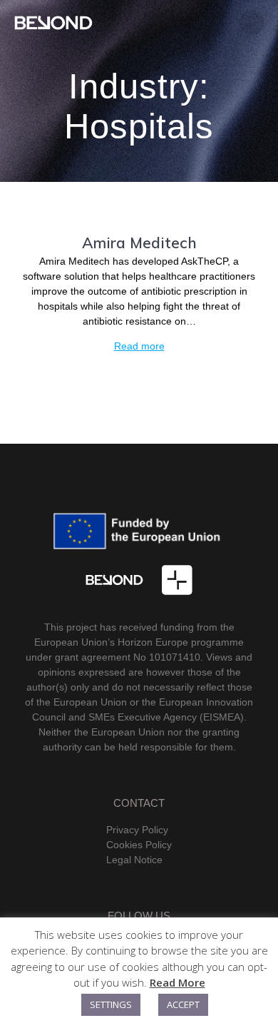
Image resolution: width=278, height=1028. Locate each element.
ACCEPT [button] (183, 1004)
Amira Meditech (139, 242)
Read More (177, 982)
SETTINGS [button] (111, 1004)
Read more (139, 346)
